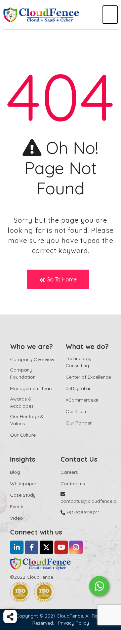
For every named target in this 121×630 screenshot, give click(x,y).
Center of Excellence (88, 377)
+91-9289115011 (82, 513)
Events (17, 506)
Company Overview (32, 359)
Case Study (23, 495)
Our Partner (79, 423)
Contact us (73, 484)
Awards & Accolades (22, 402)
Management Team (31, 388)
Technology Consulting (78, 361)
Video (16, 518)
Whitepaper (23, 484)
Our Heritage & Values (27, 420)
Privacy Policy (73, 623)
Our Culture (23, 435)
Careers (69, 472)
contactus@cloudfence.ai (89, 501)
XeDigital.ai (78, 388)
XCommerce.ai (82, 400)
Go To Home (61, 279)
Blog (15, 472)
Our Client (77, 411)
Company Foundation (23, 373)
